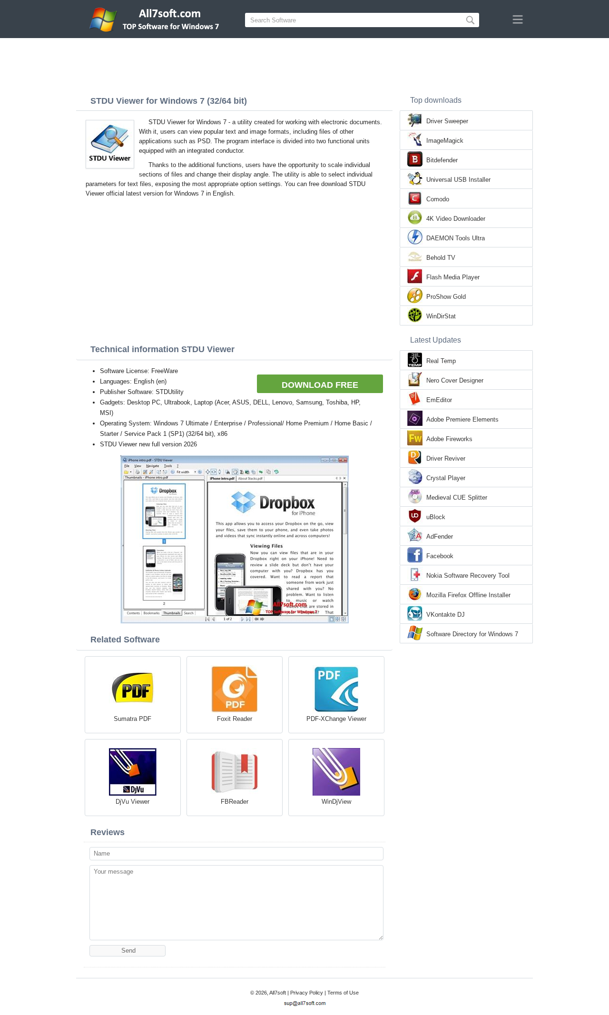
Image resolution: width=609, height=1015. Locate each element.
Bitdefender (442, 160)
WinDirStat (441, 316)
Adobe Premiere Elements (462, 419)
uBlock (435, 517)
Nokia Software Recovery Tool (468, 575)
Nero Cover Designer (454, 380)
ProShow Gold (446, 296)
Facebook (439, 556)
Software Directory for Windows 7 (472, 634)
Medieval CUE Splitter (456, 497)
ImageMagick (444, 140)
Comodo (437, 199)
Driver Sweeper (447, 121)
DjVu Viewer (132, 801)
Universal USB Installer (458, 179)
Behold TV (440, 257)
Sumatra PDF (132, 718)
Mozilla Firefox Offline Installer (468, 595)
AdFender (439, 536)
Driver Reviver (445, 458)
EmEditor (439, 400)
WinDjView (336, 801)
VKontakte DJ (445, 614)
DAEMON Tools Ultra (455, 238)
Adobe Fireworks (449, 439)
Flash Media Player (453, 277)
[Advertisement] (304, 64)
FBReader (234, 801)
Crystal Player (445, 478)
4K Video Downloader (455, 218)
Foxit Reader (234, 718)
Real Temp (441, 361)
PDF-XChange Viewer (336, 718)
